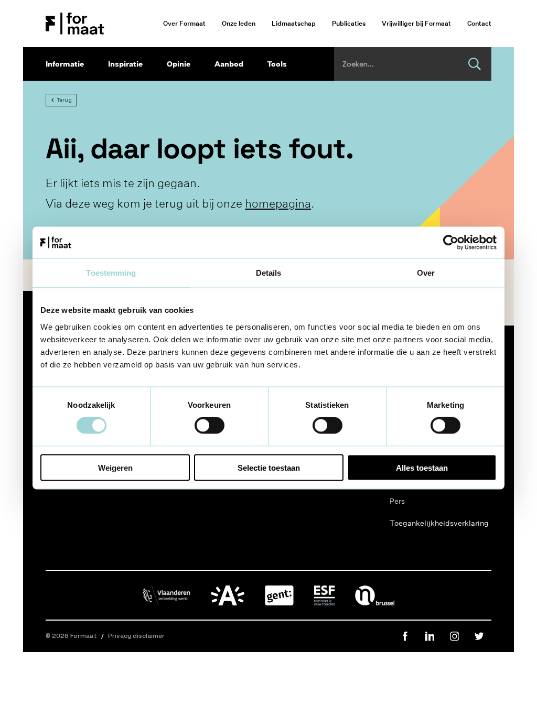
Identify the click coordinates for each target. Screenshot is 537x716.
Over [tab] (426, 272)
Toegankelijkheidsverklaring (421, 523)
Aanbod (228, 64)
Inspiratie (125, 64)
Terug (64, 99)
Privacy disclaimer (136, 636)
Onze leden (238, 23)
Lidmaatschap (294, 23)
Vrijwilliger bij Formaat (416, 23)
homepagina (278, 203)
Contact (479, 23)
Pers (397, 501)
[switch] (209, 425)
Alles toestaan (422, 467)
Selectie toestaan (269, 467)
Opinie (178, 64)
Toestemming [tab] (111, 272)
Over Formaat (184, 23)
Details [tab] (269, 272)
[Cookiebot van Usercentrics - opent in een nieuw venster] (451, 243)
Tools (277, 64)
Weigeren (115, 467)
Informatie (65, 64)
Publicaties (349, 23)
